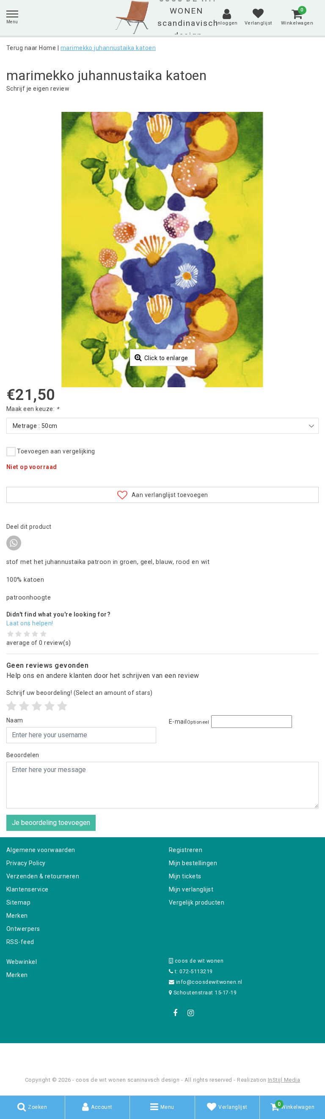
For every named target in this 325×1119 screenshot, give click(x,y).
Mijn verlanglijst (191, 889)
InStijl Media (284, 1080)
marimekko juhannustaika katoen (108, 47)
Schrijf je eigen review (37, 88)
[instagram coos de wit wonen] (190, 1013)
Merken (17, 915)
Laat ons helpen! (29, 623)
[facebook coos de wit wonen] (175, 1013)
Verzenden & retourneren (42, 876)
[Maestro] (217, 1054)
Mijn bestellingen (193, 863)
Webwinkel (21, 961)
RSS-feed (20, 942)
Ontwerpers (23, 928)
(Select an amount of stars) (79, 692)
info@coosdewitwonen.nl (209, 982)
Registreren (185, 850)
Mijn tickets (185, 876)
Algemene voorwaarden (40, 850)
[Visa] (190, 1054)
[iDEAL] (136, 1054)
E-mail (189, 721)
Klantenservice (27, 889)
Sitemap (18, 902)
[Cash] (108, 1054)
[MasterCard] (163, 1054)
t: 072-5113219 (192, 971)
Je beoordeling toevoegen (51, 823)
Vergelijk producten (196, 902)
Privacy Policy (26, 863)
